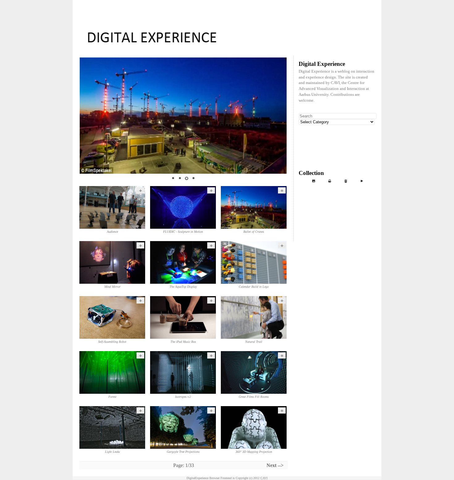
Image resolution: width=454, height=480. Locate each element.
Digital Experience (227, 2)
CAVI (263, 478)
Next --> (275, 465)
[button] (140, 190)
